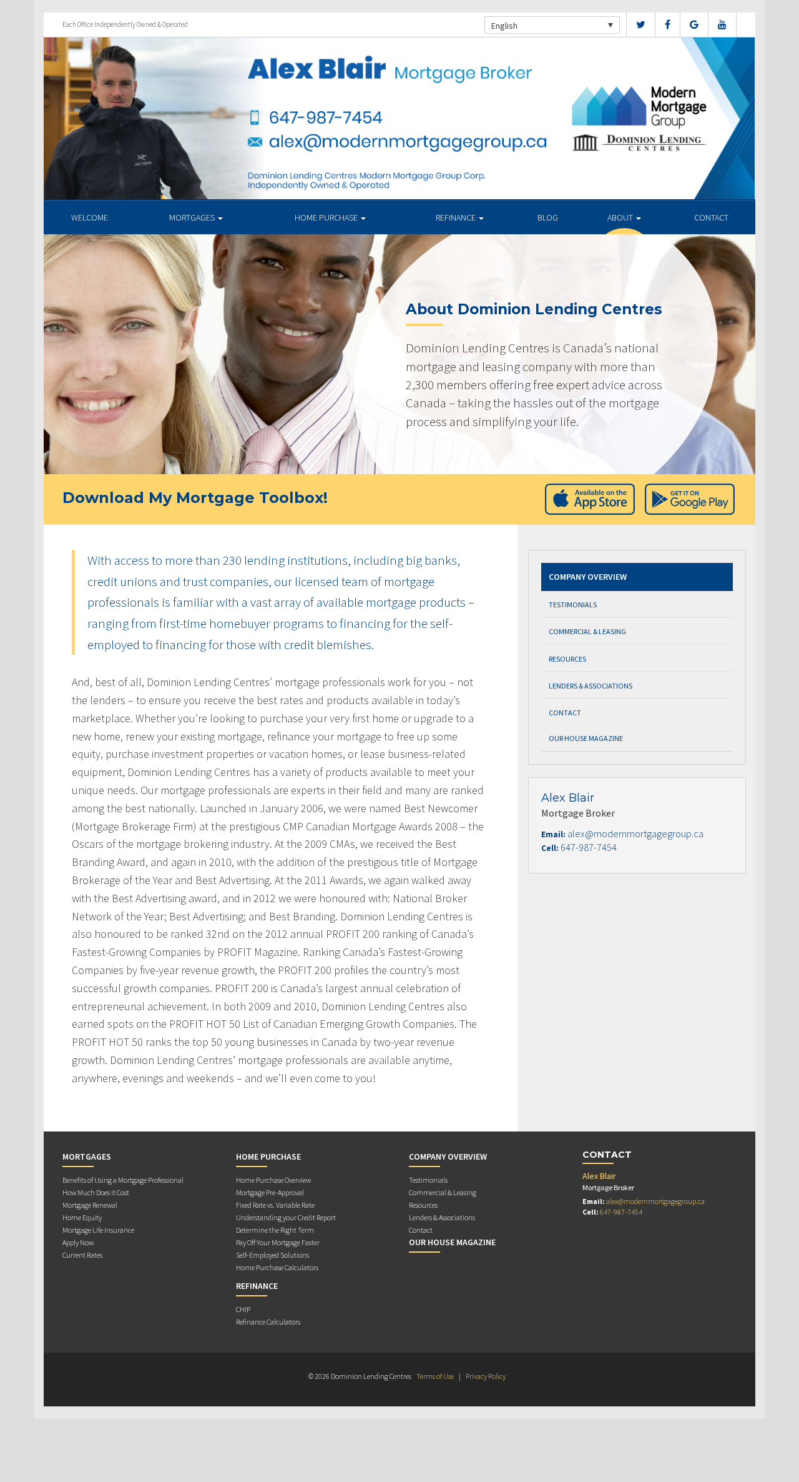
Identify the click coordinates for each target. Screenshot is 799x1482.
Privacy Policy (486, 1376)
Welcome (89, 217)
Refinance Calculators (268, 1321)
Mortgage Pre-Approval (270, 1192)
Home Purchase (327, 217)
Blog (547, 217)
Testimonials (573, 604)
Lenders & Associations (590, 685)
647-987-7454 (589, 847)
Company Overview (588, 576)
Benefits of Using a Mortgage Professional (123, 1180)
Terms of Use (435, 1376)
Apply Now (78, 1242)
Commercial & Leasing (587, 631)
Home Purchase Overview (273, 1180)
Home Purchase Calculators (277, 1267)
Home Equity (82, 1217)
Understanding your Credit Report (286, 1217)
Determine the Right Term (275, 1230)
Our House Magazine (586, 738)
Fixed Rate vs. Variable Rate (275, 1205)
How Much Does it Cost (95, 1192)
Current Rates (82, 1255)
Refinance (457, 217)
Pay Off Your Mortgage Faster (278, 1242)
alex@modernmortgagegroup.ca (635, 833)
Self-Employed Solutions (272, 1255)
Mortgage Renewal (89, 1205)
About (621, 217)
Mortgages (193, 217)
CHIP (243, 1309)
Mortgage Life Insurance (98, 1230)
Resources (567, 659)
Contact (711, 217)
